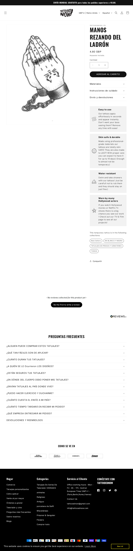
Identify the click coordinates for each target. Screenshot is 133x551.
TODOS (94, 251)
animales (41, 492)
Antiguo (40, 501)
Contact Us (72, 499)
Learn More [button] (90, 546)
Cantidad (93, 60)
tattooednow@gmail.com (78, 504)
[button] (5, 13)
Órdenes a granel (14, 503)
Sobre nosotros (13, 516)
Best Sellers (96, 241)
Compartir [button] (97, 261)
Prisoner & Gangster (46, 515)
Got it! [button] (120, 546)
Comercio (10, 485)
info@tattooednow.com (77, 508)
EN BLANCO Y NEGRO (113, 241)
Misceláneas (42, 511)
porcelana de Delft (45, 506)
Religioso (41, 497)
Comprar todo (43, 524)
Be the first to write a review (67, 305)
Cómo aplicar (12, 494)
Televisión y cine (14, 507)
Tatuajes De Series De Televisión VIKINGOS (47, 486)
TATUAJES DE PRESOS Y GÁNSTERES (106, 246)
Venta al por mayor (15, 498)
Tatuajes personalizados (17, 489)
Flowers (40, 520)
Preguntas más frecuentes (18, 512)
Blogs (9, 521)
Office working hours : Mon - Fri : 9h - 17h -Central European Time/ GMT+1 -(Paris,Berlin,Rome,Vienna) (80, 490)
